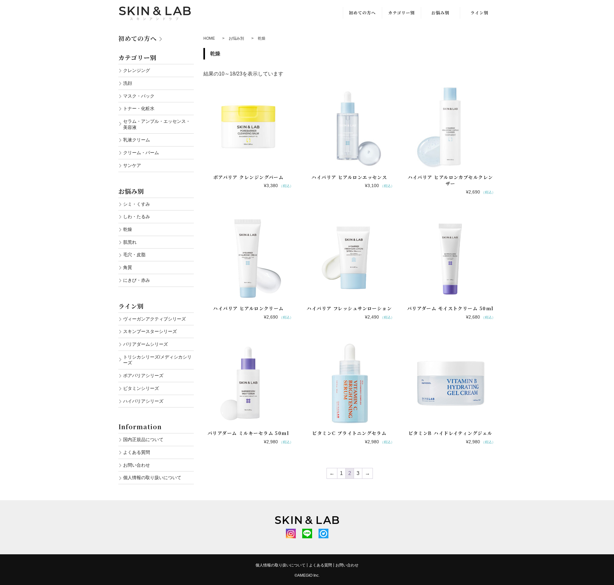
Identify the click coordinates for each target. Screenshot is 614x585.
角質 (127, 267)
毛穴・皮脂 (134, 254)
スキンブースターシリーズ (150, 331)
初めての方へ (362, 13)
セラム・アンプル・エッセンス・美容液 (156, 124)
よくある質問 (136, 452)
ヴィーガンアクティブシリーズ (154, 318)
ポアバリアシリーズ (143, 375)
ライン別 (479, 13)
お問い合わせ (136, 465)
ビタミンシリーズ (141, 388)
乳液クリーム (136, 139)
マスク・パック (138, 96)
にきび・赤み (136, 280)
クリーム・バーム (141, 152)
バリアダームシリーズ (145, 344)
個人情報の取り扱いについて (152, 477)
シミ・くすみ (136, 204)
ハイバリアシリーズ (143, 401)
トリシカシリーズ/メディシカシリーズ (157, 360)
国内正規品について (143, 439)
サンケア (132, 165)
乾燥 (127, 229)
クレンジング (136, 70)
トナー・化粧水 (138, 108)
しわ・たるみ (136, 216)
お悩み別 (440, 13)
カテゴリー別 (401, 13)
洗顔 (127, 83)
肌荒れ (130, 242)
